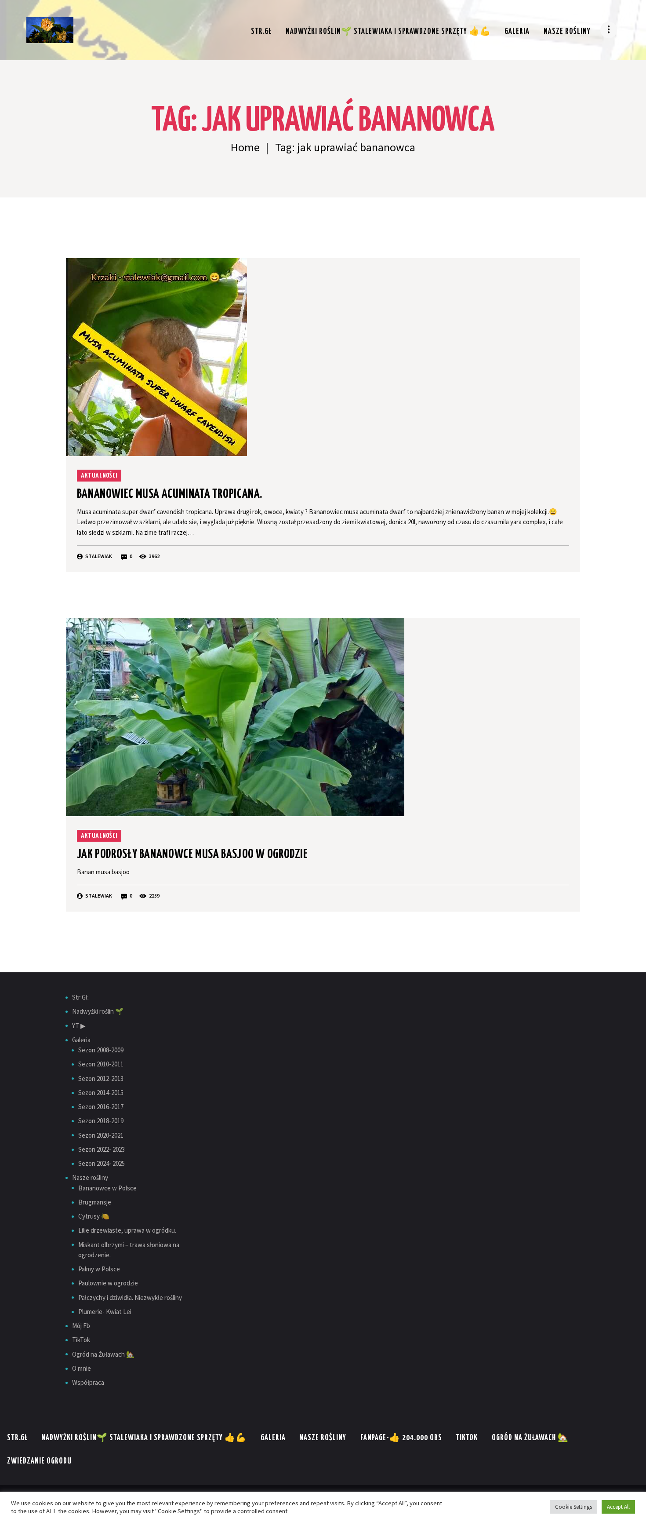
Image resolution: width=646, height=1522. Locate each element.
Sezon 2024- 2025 (101, 1163)
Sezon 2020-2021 (100, 1135)
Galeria (81, 1040)
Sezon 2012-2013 (100, 1078)
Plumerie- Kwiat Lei (104, 1311)
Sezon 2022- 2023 (101, 1149)
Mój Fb (81, 1325)
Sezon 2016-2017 (100, 1106)
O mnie (81, 1368)
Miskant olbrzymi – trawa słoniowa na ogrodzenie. (128, 1250)
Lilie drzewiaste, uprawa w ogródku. (127, 1230)
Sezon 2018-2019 (100, 1121)
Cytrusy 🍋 (93, 1216)
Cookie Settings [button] (573, 1507)
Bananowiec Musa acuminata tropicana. (169, 494)
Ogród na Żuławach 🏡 (103, 1354)
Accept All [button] (618, 1507)
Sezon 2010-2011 (100, 1064)
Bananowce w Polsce (107, 1188)
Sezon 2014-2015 (100, 1092)
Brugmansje (94, 1202)
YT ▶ (79, 1026)
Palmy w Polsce (99, 1269)
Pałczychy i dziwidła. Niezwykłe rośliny (130, 1297)
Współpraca (88, 1382)
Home (245, 147)
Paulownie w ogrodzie (108, 1283)
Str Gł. (80, 997)
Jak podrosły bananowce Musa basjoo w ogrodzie (192, 854)
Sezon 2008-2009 (100, 1050)
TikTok (81, 1340)
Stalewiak (98, 556)
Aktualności (99, 475)
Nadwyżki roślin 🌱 (97, 1011)
